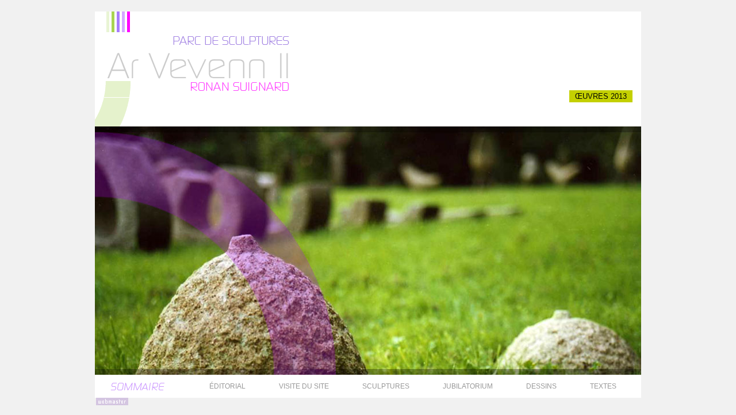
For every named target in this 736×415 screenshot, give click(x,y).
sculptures (385, 386)
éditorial (227, 386)
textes (603, 386)
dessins (541, 386)
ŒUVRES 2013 (601, 96)
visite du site (304, 386)
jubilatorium (468, 386)
